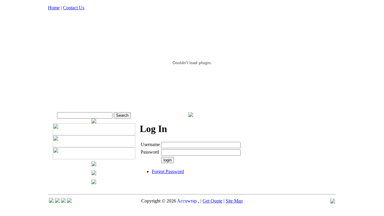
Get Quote (212, 200)
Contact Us (73, 7)
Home (54, 7)
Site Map (234, 200)
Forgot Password (168, 171)
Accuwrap (187, 200)
